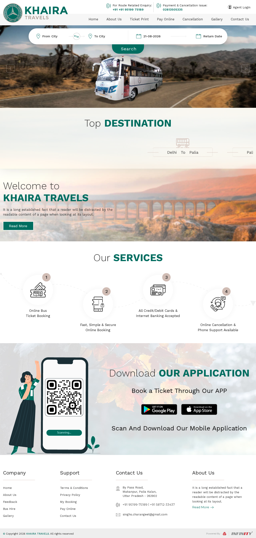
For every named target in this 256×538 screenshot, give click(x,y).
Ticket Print (139, 19)
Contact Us (240, 19)
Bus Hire (9, 509)
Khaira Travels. (38, 533)
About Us (114, 19)
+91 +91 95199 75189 (128, 9)
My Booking (68, 502)
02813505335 (173, 9)
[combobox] (59, 36)
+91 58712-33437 (162, 504)
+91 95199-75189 (135, 504)
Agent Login (241, 7)
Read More (18, 226)
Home (93, 19)
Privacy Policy (70, 495)
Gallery (217, 19)
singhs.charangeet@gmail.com (145, 514)
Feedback (10, 502)
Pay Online (165, 19)
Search (129, 48)
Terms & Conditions (74, 488)
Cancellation (193, 19)
